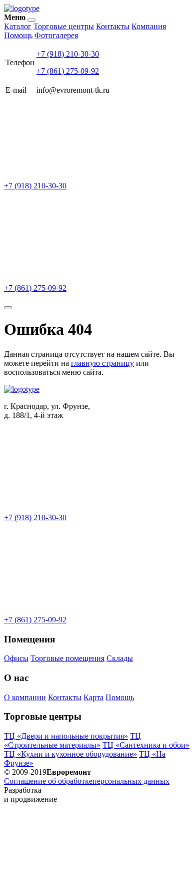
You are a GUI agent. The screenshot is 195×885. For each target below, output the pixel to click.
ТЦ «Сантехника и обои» (146, 745)
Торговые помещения (67, 658)
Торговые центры (64, 26)
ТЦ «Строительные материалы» (72, 740)
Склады (119, 658)
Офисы (16, 658)
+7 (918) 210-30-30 (67, 54)
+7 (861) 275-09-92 (67, 71)
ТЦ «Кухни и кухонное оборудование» (70, 754)
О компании (25, 697)
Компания (149, 26)
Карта (94, 697)
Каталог (18, 26)
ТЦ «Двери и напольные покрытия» (66, 736)
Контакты (113, 26)
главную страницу (102, 363)
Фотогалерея (56, 35)
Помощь (18, 35)
